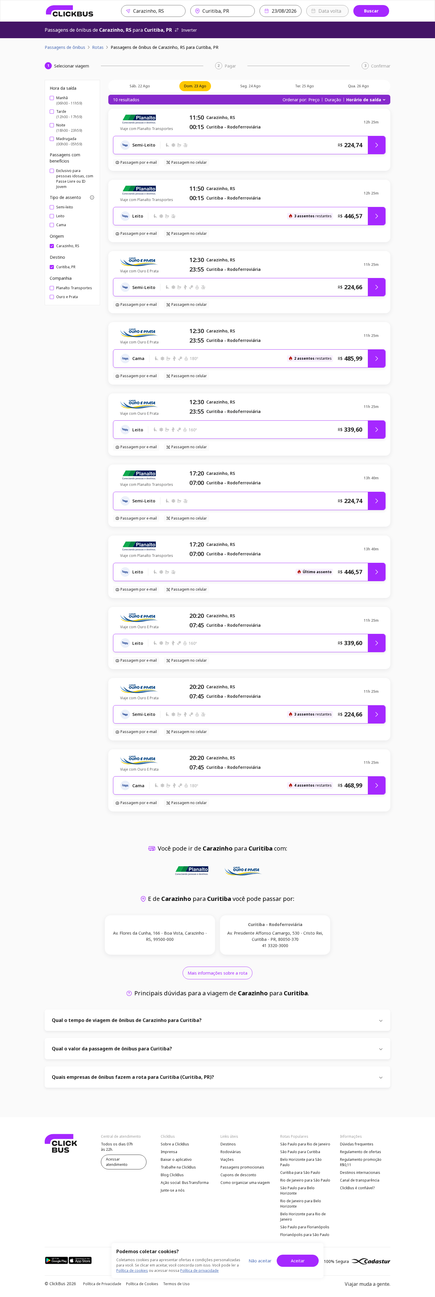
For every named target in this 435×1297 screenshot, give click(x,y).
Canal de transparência (359, 1180)
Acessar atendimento (117, 1162)
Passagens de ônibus (65, 47)
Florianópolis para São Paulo (304, 1234)
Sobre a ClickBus (175, 1144)
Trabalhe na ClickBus (178, 1167)
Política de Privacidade (102, 1283)
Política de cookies (132, 1270)
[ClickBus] (70, 11)
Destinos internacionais (360, 1172)
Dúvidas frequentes (356, 1144)
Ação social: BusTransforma (185, 1182)
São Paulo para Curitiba (300, 1151)
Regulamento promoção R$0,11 (360, 1162)
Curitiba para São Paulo (300, 1172)
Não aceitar (260, 1261)
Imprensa (169, 1151)
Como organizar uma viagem (245, 1182)
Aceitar (297, 1261)
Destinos (228, 1144)
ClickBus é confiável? (357, 1187)
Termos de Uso (176, 1283)
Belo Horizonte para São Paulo (301, 1162)
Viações (227, 1159)
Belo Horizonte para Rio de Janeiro (303, 1216)
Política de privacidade (199, 1270)
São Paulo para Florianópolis (304, 1227)
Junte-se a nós (173, 1190)
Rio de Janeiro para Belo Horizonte (300, 1203)
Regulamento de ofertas (360, 1151)
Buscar (371, 11)
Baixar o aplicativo (176, 1159)
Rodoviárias (230, 1151)
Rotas (98, 47)
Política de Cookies (142, 1283)
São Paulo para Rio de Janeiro (305, 1144)
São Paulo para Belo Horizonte (297, 1190)
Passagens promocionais (242, 1167)
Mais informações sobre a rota (217, 973)
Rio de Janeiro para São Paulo (305, 1180)
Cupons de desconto (238, 1174)
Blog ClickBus (172, 1174)
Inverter (189, 30)
